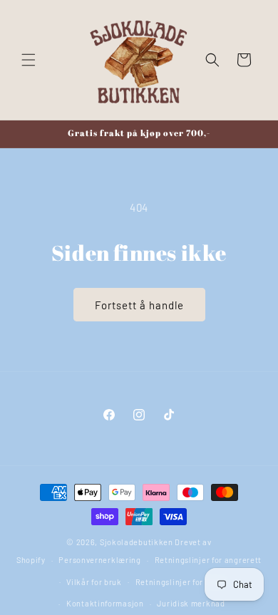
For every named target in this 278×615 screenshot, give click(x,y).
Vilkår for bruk (94, 581)
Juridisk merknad (191, 603)
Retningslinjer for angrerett (208, 559)
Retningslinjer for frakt (180, 581)
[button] (28, 60)
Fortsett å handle (139, 305)
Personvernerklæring (99, 559)
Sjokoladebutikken (136, 542)
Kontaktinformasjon (105, 603)
